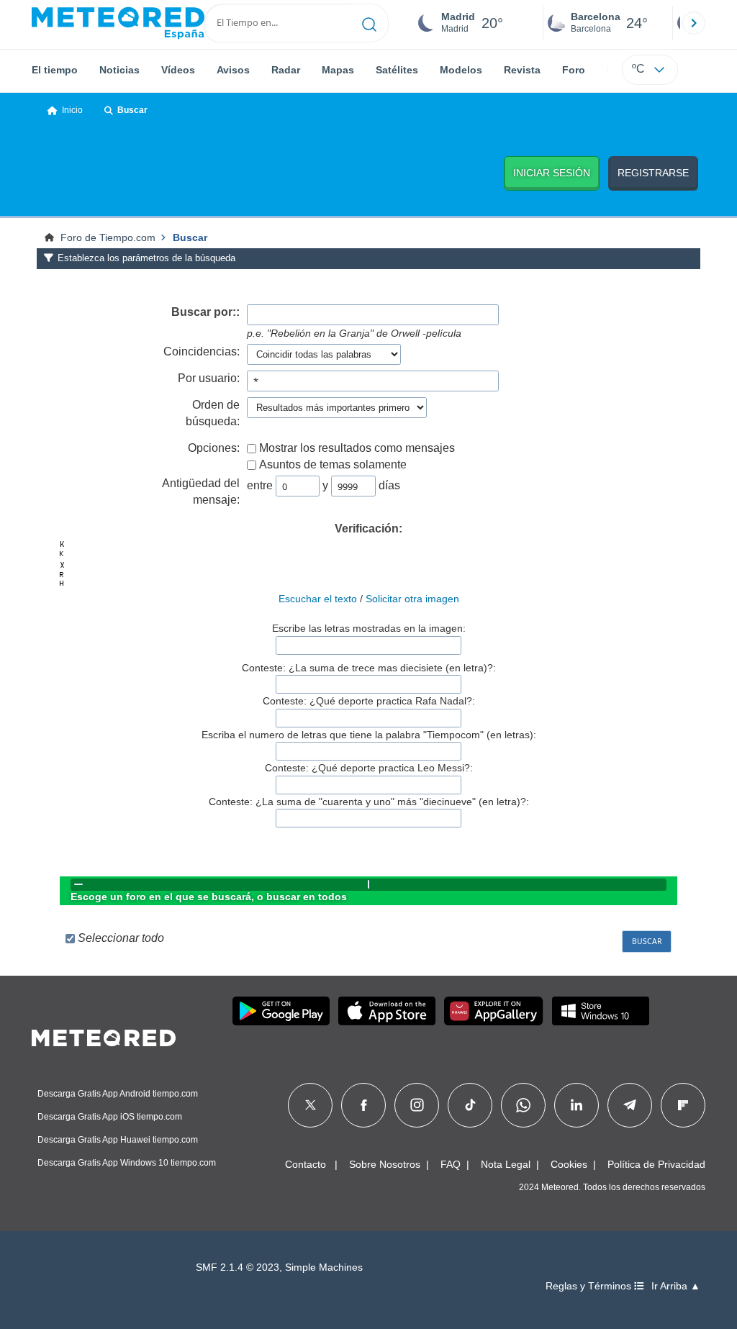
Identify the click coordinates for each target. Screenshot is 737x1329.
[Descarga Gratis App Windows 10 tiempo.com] (600, 1011)
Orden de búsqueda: (213, 413)
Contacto (305, 1164)
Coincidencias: (201, 351)
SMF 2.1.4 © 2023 (237, 1267)
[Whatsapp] (523, 1105)
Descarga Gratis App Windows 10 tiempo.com (126, 1163)
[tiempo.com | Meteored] (104, 1035)
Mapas (338, 70)
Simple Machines (324, 1267)
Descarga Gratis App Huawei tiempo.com (117, 1140)
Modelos (461, 70)
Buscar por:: (205, 312)
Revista (522, 70)
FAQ (450, 1164)
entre (260, 485)
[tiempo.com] (118, 23)
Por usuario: (209, 378)
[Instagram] (417, 1105)
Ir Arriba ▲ (675, 1286)
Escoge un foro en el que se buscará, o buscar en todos (209, 896)
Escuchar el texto (318, 598)
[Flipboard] (683, 1105)
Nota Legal (505, 1164)
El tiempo (55, 70)
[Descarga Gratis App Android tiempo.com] (281, 1011)
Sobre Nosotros (384, 1164)
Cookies (569, 1164)
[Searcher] (370, 23)
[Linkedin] (576, 1105)
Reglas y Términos (590, 1286)
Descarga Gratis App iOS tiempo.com (109, 1117)
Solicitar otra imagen (412, 598)
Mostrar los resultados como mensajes (357, 448)
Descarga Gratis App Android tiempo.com (117, 1094)
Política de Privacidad (656, 1164)
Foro (573, 70)
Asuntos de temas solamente (333, 464)
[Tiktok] (470, 1105)
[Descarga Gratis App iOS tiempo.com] (386, 1011)
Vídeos (178, 70)
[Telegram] (629, 1105)
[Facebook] (364, 1105)
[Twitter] (310, 1105)
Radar (285, 70)
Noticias (119, 70)
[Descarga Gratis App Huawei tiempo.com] (493, 1011)
